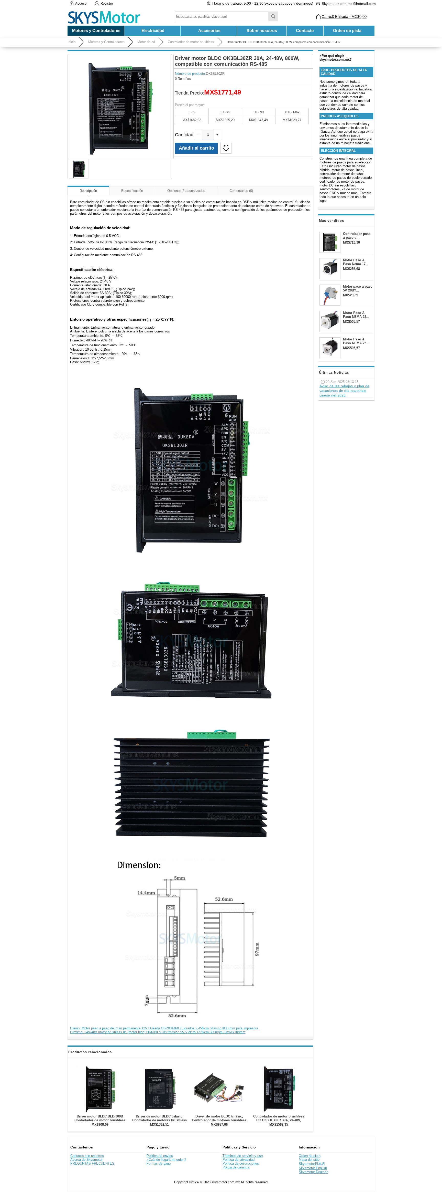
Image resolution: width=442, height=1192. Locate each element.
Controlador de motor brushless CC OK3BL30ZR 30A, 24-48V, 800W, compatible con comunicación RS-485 (278, 1122)
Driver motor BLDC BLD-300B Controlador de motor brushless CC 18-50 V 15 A (99, 1120)
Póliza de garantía (236, 1167)
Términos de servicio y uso (243, 1156)
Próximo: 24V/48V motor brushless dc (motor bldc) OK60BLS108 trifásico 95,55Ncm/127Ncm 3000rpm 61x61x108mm (157, 1032)
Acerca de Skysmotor (86, 1160)
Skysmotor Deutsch (313, 1172)
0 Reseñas (183, 79)
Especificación (132, 191)
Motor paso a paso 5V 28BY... (357, 288)
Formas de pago (159, 1163)
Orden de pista (347, 30)
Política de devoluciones (241, 1163)
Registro (107, 3)
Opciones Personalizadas (186, 191)
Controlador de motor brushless (191, 42)
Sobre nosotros (262, 30)
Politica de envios (160, 1156)
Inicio (71, 42)
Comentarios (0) (241, 191)
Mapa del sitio (309, 1160)
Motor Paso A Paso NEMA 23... (356, 315)
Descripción (88, 191)
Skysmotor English (313, 1168)
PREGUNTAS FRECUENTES (92, 1163)
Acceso (80, 3)
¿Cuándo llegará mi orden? (166, 1160)
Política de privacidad (239, 1160)
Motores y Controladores (106, 42)
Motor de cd (146, 42)
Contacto (305, 30)
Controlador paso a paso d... (357, 235)
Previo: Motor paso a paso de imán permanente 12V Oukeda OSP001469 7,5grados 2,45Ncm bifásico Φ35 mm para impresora (164, 1028)
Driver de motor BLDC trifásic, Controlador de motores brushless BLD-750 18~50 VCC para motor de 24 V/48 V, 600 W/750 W (159, 1122)
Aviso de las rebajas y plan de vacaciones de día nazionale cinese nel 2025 (344, 390)
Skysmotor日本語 (312, 1164)
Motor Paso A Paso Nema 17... (356, 262)
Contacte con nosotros (87, 1156)
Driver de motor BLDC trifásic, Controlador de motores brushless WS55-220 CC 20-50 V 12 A (219, 1120)
